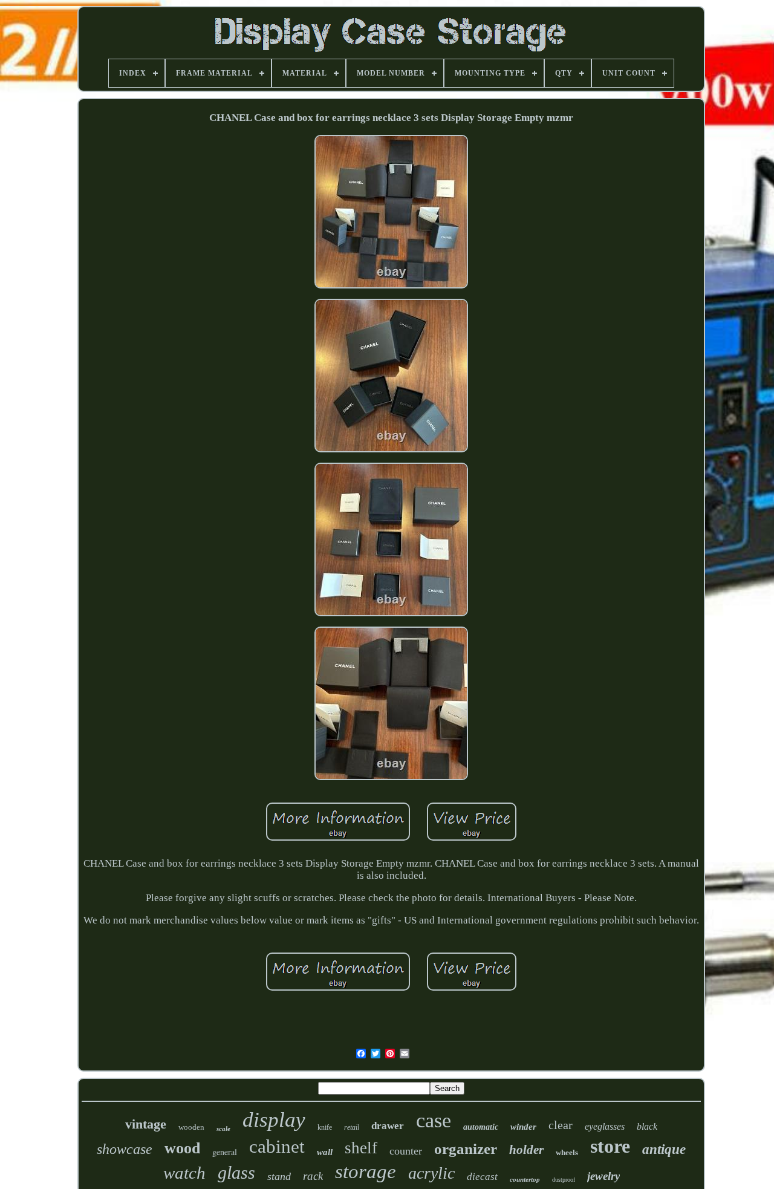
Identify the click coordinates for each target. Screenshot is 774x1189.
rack (313, 1176)
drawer (387, 1126)
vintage (145, 1124)
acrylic (431, 1173)
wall (325, 1152)
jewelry (603, 1176)
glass (236, 1172)
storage (365, 1171)
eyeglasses (605, 1126)
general (224, 1152)
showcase (124, 1149)
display (273, 1120)
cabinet (277, 1146)
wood (182, 1148)
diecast (482, 1176)
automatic (480, 1127)
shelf (361, 1148)
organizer (465, 1149)
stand (279, 1176)
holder (526, 1149)
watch (184, 1172)
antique (664, 1149)
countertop (525, 1179)
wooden (191, 1127)
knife (324, 1127)
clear (560, 1125)
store (610, 1146)
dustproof (563, 1179)
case (433, 1120)
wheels (567, 1152)
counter (405, 1151)
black (647, 1126)
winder (523, 1127)
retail (351, 1127)
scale (223, 1128)
